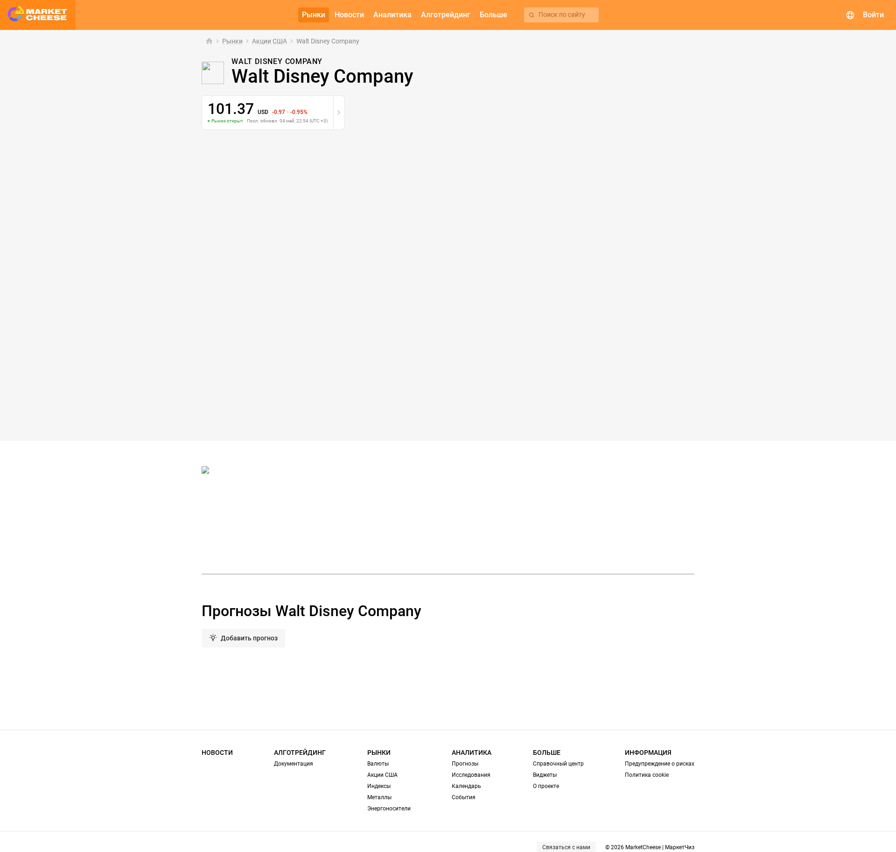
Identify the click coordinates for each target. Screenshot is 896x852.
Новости (217, 752)
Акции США (269, 41)
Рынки (232, 41)
